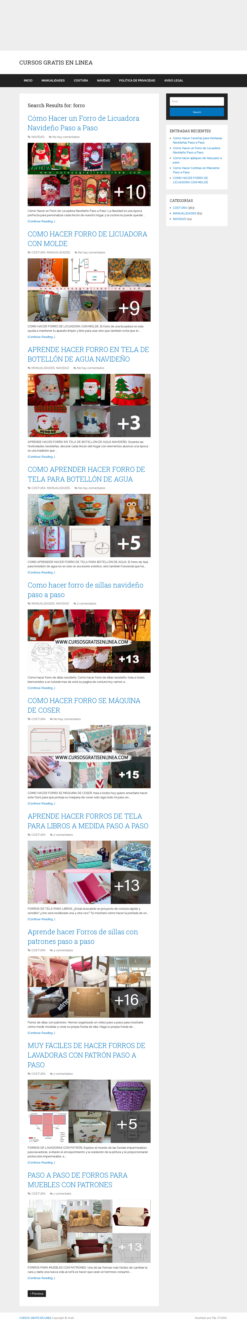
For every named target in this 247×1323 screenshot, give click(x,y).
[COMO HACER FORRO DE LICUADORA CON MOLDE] (89, 290)
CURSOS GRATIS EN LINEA (56, 62)
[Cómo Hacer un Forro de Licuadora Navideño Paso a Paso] (89, 174)
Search (197, 112)
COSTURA (81, 80)
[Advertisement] (108, 25)
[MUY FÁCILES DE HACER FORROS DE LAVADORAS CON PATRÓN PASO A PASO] (89, 1111)
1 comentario (62, 1193)
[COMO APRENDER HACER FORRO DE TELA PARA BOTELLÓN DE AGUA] (89, 525)
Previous (37, 1293)
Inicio (28, 80)
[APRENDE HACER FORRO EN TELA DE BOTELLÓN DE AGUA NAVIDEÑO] (89, 405)
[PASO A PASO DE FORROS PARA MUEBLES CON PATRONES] (89, 1231)
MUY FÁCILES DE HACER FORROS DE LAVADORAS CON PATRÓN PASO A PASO (86, 1055)
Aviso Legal (173, 80)
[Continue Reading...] (41, 221)
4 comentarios (63, 950)
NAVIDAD (103, 80)
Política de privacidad (137, 80)
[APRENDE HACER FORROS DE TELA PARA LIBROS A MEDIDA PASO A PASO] (89, 872)
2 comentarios (86, 603)
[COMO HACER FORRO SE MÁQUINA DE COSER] (89, 756)
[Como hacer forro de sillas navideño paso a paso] (89, 641)
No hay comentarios (66, 137)
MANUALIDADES (53, 80)
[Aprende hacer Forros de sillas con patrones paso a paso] (89, 987)
